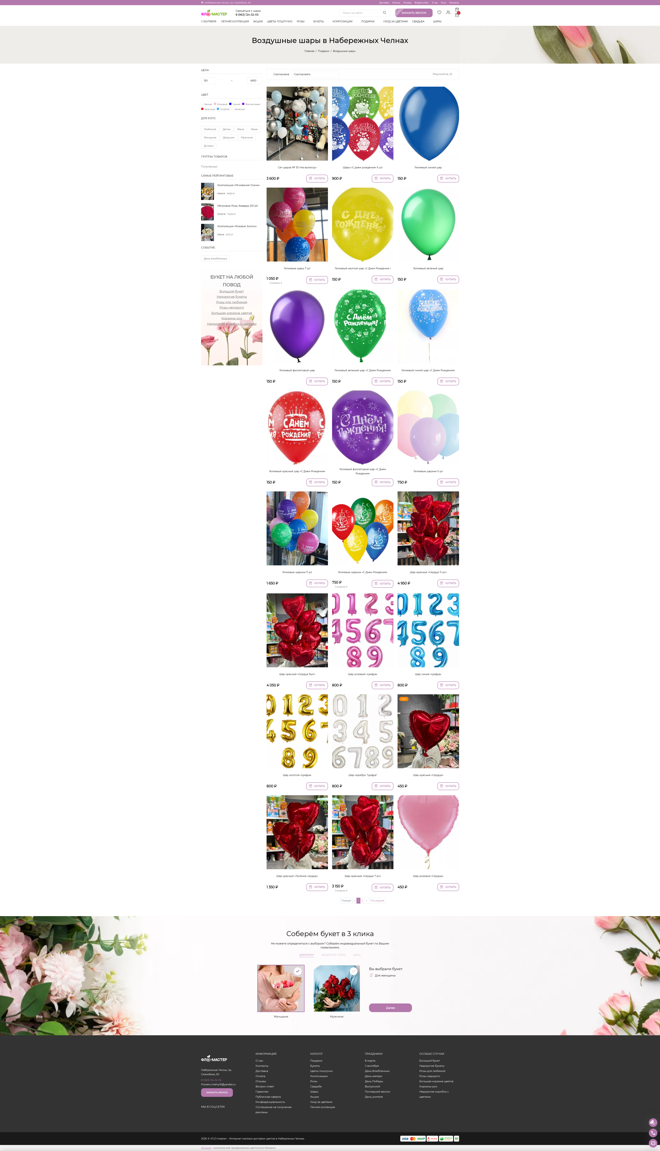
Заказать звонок (217, 1092)
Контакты (454, 2)
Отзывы (407, 2)
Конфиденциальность (270, 1102)
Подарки (368, 21)
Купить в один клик (297, 156)
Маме (254, 129)
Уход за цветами (395, 21)
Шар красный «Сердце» (428, 775)
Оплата (396, 2)
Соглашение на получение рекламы (274, 1109)
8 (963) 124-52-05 (247, 14)
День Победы (374, 1081)
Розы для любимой (231, 302)
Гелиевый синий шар (428, 167)
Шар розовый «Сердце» (428, 876)
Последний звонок (377, 1091)
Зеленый (239, 109)
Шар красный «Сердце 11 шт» (428, 572)
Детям (227, 129)
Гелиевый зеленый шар (428, 268)
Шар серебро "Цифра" (363, 775)
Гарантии (262, 1091)
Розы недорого (231, 308)
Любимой (210, 129)
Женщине (210, 137)
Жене (240, 129)
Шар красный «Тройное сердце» (297, 876)
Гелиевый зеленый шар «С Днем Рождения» (363, 370)
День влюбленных (215, 258)
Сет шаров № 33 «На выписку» (297, 167)
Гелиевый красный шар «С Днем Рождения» (297, 471)
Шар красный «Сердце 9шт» (297, 674)
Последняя (377, 900)
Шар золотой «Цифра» (297, 775)
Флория (206, 1147)
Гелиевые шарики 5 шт (428, 471)
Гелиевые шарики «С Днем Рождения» (362, 572)
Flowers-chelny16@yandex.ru (218, 1084)
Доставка (384, 2)
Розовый (222, 104)
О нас (435, 2)
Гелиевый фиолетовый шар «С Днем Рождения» (362, 471)
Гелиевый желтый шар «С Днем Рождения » (363, 268)
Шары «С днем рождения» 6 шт (363, 167)
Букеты (318, 21)
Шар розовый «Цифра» (362, 674)
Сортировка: (281, 74)
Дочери (209, 145)
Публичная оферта (268, 1096)
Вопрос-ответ (422, 2)
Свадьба (418, 21)
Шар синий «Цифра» (428, 674)
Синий (236, 104)
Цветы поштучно (280, 21)
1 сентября (208, 21)
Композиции (343, 21)
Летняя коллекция (235, 21)
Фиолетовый (252, 104)
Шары (437, 21)
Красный (209, 109)
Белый (208, 104)
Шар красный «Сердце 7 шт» (363, 876)
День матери (373, 1076)
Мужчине (247, 137)
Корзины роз (231, 318)
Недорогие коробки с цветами (231, 324)
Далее (390, 1007)
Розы (301, 21)
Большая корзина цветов (231, 313)
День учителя (374, 1096)
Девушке (228, 137)
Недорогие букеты (232, 297)
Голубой (224, 109)
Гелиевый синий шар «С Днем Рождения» (428, 370)
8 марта (370, 1060)
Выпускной (372, 1086)
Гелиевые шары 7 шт (297, 268)
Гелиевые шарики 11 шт (297, 572)
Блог (443, 2)
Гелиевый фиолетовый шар (297, 370)
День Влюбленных (377, 1071)
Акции (258, 21)
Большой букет (231, 291)
